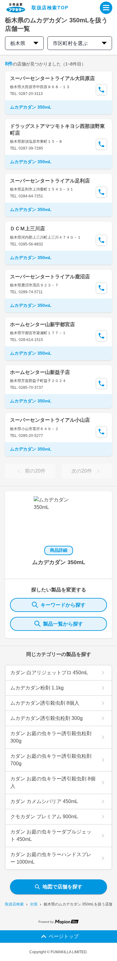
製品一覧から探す (63, 623)
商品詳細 (58, 550)
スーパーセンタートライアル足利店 (50, 180)
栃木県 (17, 43)
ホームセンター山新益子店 (40, 372)
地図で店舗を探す (62, 886)
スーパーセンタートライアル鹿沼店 (50, 276)
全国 (33, 904)
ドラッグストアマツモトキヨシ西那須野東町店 (57, 129)
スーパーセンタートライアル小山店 (50, 420)
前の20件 (35, 471)
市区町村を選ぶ (70, 43)
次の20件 (81, 471)
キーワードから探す (63, 605)
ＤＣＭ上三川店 (27, 228)
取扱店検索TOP (50, 7)
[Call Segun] (101, 89)
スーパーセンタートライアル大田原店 (52, 78)
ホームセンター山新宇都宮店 (42, 324)
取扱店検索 (14, 904)
